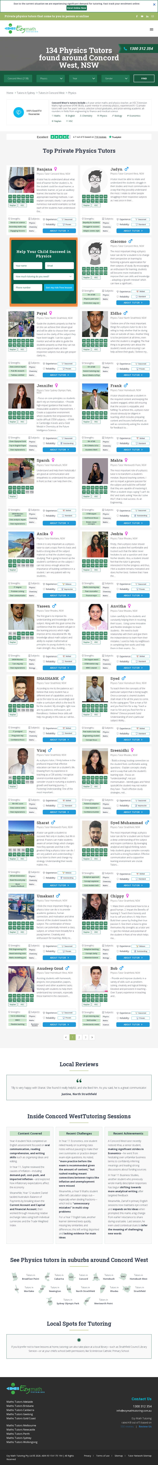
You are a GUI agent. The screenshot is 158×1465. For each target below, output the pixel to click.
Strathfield (140, 1289)
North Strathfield (85, 1289)
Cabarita (59, 1277)
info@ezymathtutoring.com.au (134, 1410)
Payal (42, 313)
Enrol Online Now (76, 7)
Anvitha (118, 606)
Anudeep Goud (50, 968)
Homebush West (138, 1277)
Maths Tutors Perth (18, 1433)
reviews (127, 1426)
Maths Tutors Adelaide (19, 1401)
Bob (113, 968)
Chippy (117, 896)
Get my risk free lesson (59, 287)
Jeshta (116, 534)
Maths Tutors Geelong (19, 1414)
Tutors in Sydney (26, 93)
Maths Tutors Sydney (18, 1438)
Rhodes (114, 1289)
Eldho (115, 313)
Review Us (145, 1426)
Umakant (45, 896)
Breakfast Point (30, 1277)
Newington (55, 1289)
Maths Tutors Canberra (20, 1410)
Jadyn (116, 169)
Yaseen (43, 606)
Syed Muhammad (126, 823)
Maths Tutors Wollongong (21, 1442)
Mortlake (29, 1289)
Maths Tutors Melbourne (21, 1425)
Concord (83, 1277)
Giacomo (118, 241)
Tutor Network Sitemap (140, 1455)
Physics (72, 93)
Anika (42, 534)
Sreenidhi (119, 750)
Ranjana (44, 169)
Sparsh (43, 460)
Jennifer (45, 385)
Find (144, 78)
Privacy (87, 1455)
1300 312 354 (141, 48)
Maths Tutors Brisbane (20, 1406)
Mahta (116, 460)
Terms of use (103, 1455)
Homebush (109, 1277)
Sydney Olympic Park (68, 1301)
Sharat (43, 823)
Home (9, 93)
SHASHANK (48, 678)
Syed (115, 678)
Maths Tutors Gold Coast (21, 1418)
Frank (116, 385)
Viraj (41, 750)
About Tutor (58, 230)
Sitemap (119, 1455)
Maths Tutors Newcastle (20, 1429)
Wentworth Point (103, 1301)
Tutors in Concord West (51, 93)
